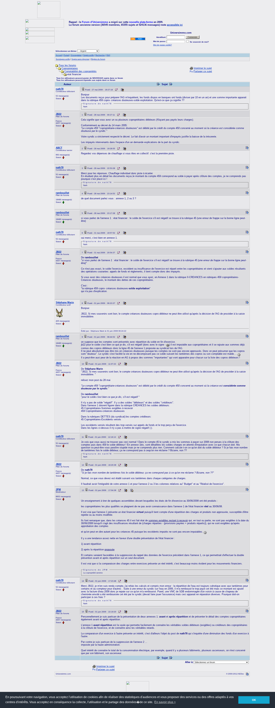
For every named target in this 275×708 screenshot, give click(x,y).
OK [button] (254, 699)
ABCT (59, 147)
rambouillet (62, 192)
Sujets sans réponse (80, 59)
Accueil (59, 55)
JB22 (58, 114)
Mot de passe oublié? (162, 45)
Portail (66, 55)
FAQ (108, 55)
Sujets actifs (88, 55)
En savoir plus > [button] (165, 702)
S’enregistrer (76, 55)
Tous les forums (67, 65)
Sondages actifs (63, 59)
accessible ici (175, 24)
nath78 (59, 89)
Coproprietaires (70, 68)
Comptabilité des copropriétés (80, 71)
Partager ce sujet (202, 71)
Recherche (100, 55)
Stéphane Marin (65, 302)
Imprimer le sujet (203, 68)
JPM (58, 489)
